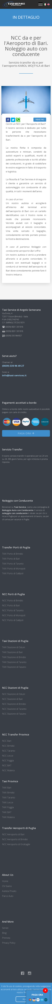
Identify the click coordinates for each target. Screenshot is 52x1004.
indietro (39, 120)
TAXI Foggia (8, 807)
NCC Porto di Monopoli (13, 615)
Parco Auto (7, 896)
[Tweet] (13, 119)
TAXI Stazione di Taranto (14, 662)
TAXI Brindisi (8, 792)
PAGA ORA (25, 433)
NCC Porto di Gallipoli (12, 620)
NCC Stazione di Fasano (14, 713)
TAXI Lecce (7, 802)
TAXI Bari (6, 787)
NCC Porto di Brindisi (12, 600)
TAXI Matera (8, 817)
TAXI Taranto (8, 797)
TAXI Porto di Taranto (13, 563)
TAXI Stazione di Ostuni (13, 647)
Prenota (6, 937)
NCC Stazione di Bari (12, 699)
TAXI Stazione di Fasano (14, 666)
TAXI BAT (6, 812)
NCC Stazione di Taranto (14, 708)
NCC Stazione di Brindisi (14, 703)
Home (5, 881)
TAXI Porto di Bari (11, 558)
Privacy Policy (8, 942)
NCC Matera (8, 770)
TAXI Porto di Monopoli (13, 568)
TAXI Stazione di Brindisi (14, 657)
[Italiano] (45, 4)
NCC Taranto (8, 750)
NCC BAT (6, 765)
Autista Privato (9, 891)
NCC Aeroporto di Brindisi (15, 839)
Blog (4, 932)
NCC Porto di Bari (11, 605)
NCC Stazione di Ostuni (13, 694)
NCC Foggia (8, 760)
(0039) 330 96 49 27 (13, 365)
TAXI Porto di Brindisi (12, 553)
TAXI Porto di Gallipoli (12, 573)
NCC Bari (6, 740)
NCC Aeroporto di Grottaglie (16, 844)
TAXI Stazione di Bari (12, 652)
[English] (48, 4)
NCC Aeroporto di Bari (13, 834)
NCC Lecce (7, 755)
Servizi (5, 927)
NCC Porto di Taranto (13, 610)
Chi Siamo (7, 886)
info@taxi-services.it (14, 375)
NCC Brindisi (8, 745)
